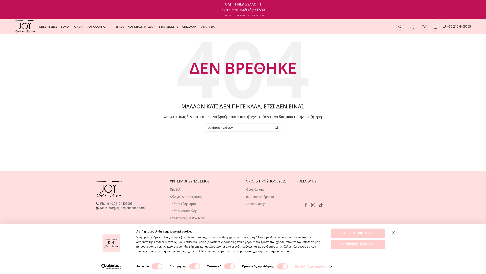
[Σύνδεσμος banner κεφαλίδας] (243, 9)
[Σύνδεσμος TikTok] (321, 205)
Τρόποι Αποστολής (183, 211)
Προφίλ (175, 189)
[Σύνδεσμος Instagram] (313, 205)
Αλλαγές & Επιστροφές (186, 197)
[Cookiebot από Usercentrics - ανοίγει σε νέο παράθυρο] (111, 266)
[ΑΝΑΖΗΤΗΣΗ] (276, 127)
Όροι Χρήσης (255, 189)
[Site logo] (25, 26)
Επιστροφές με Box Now (187, 218)
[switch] (194, 266)
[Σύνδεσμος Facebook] (306, 205)
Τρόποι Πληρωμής (183, 204)
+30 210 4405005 (458, 26)
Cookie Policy (255, 204)
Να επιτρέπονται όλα (358, 233)
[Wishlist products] (424, 26)
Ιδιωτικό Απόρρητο (260, 197)
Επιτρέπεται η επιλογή (358, 244)
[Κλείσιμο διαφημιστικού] (393, 232)
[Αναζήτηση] (400, 26)
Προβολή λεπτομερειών (311, 266)
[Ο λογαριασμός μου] (412, 26)
